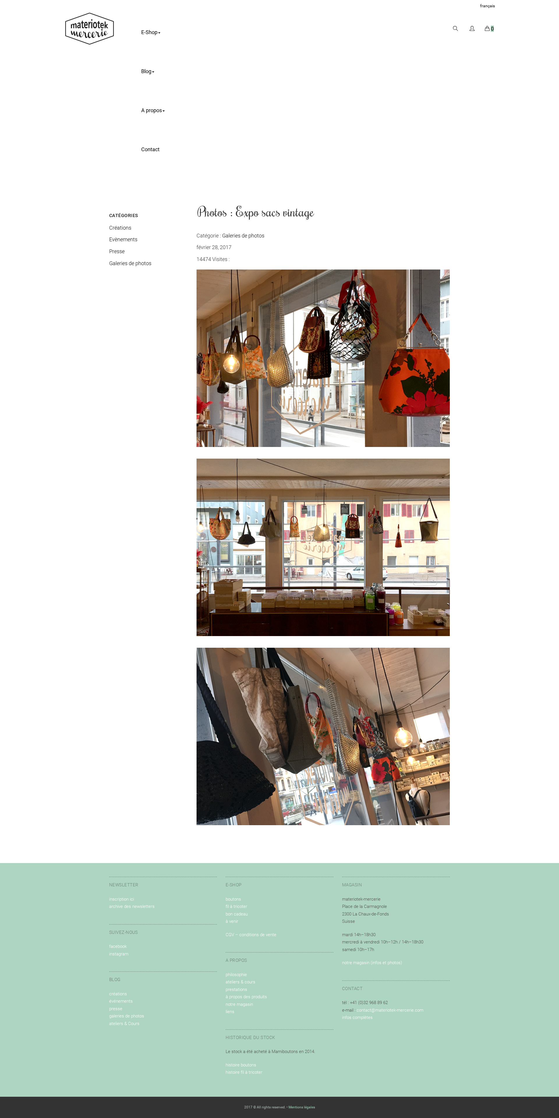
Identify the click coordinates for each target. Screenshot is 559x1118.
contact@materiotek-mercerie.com (390, 1010)
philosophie (236, 974)
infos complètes (357, 1017)
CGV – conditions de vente (251, 934)
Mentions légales (302, 1107)
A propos (151, 110)
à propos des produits (246, 996)
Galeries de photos (130, 263)
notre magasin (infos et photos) (372, 962)
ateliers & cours (240, 982)
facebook (118, 946)
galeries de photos (126, 1016)
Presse (117, 251)
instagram (118, 954)
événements (121, 1001)
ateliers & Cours (124, 1023)
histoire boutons (241, 1065)
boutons (233, 899)
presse (115, 1008)
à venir (232, 921)
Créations (120, 228)
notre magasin (239, 1004)
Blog (146, 71)
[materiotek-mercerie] (89, 28)
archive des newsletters (132, 906)
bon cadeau (237, 914)
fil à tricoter (236, 906)
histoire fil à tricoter (244, 1072)
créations (118, 993)
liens (230, 1011)
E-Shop (149, 32)
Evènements (123, 239)
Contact (150, 149)
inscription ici (121, 899)
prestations (236, 989)
